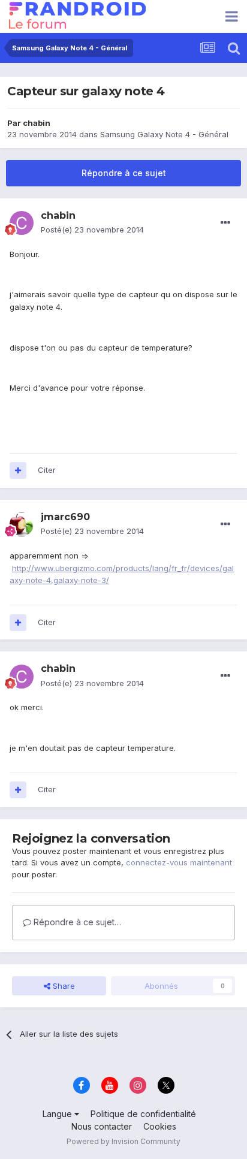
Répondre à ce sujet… (76, 922)
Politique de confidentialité (143, 1114)
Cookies (159, 1126)
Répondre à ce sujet (124, 173)
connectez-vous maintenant (179, 862)
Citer (47, 470)
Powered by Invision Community (123, 1141)
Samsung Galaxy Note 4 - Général (164, 134)
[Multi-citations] (18, 470)
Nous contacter (101, 1126)
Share (62, 986)
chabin (36, 123)
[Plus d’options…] (225, 223)
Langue (58, 1114)
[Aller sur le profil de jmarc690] (22, 524)
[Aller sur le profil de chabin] (22, 223)
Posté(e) (92, 229)
